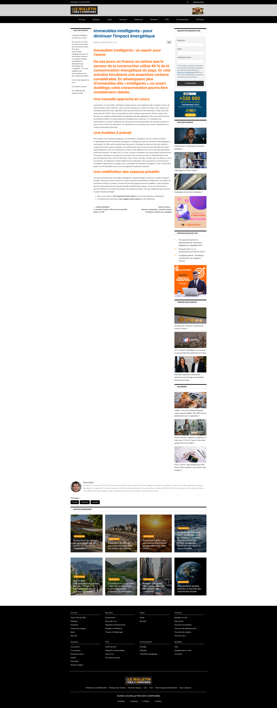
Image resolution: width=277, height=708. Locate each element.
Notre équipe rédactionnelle (166, 688)
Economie (154, 19)
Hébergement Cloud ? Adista (185, 170)
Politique (74, 621)
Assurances (75, 647)
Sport (73, 632)
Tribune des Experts (78, 628)
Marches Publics (77, 665)
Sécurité (74, 636)
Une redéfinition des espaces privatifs (78, 92)
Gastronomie (110, 617)
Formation (75, 661)
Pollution (143, 650)
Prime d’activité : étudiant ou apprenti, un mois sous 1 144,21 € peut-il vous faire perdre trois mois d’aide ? (190, 440)
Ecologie (143, 647)
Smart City (109, 654)
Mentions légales (134, 688)
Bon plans (109, 613)
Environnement (182, 19)
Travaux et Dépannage (114, 632)
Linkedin (157, 701)
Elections (96, 19)
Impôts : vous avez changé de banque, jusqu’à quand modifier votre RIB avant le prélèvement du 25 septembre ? (190, 413)
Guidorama (138, 19)
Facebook (84, 502)
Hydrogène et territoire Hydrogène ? (188, 192)
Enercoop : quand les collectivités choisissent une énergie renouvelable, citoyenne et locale (189, 377)
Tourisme (123, 19)
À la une (82, 19)
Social (142, 613)
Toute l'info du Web (78, 617)
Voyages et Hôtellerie (113, 628)
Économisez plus (77, 654)
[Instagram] (184, 2)
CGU (151, 688)
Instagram (134, 701)
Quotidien (178, 642)
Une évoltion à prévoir (79, 87)
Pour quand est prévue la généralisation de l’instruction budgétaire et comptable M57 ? (191, 243)
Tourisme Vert (180, 636)
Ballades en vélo (180, 617)
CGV (145, 688)
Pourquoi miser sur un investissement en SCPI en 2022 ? (192, 250)
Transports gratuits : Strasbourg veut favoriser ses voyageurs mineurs (191, 258)
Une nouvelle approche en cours (80, 81)
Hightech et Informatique (115, 650)
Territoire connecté (112, 658)
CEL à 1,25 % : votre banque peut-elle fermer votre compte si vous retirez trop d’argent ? (190, 467)
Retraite (143, 621)
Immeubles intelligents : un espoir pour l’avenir (80, 36)
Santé (109, 19)
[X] (187, 2)
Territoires (200, 19)
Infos (176, 647)
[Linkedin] (191, 2)
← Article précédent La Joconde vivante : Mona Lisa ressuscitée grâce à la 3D (110, 209)
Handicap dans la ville (182, 650)
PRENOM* (181, 40)
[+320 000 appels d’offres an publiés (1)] (190, 104)
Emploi (73, 658)
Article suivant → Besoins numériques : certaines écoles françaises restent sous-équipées (157, 209)
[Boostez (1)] (190, 281)
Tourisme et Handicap (182, 625)
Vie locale (178, 654)
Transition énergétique (149, 654)
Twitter (75, 502)
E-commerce (75, 650)
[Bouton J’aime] (169, 42)
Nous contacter (185, 688)
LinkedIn (95, 502)
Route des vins (111, 621)
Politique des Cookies (117, 688)
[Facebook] (181, 2)
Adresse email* (184, 57)
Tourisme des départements (185, 628)
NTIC (167, 19)
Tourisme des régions (182, 632)
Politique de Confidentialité (185, 72)
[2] (190, 212)
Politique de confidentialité (96, 688)
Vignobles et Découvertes (115, 625)
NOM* (179, 49)
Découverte (179, 621)
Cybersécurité (110, 647)
